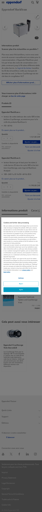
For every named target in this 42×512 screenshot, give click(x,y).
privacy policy (26, 270)
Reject (21, 284)
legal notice (6, 272)
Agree (21, 289)
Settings (21, 278)
